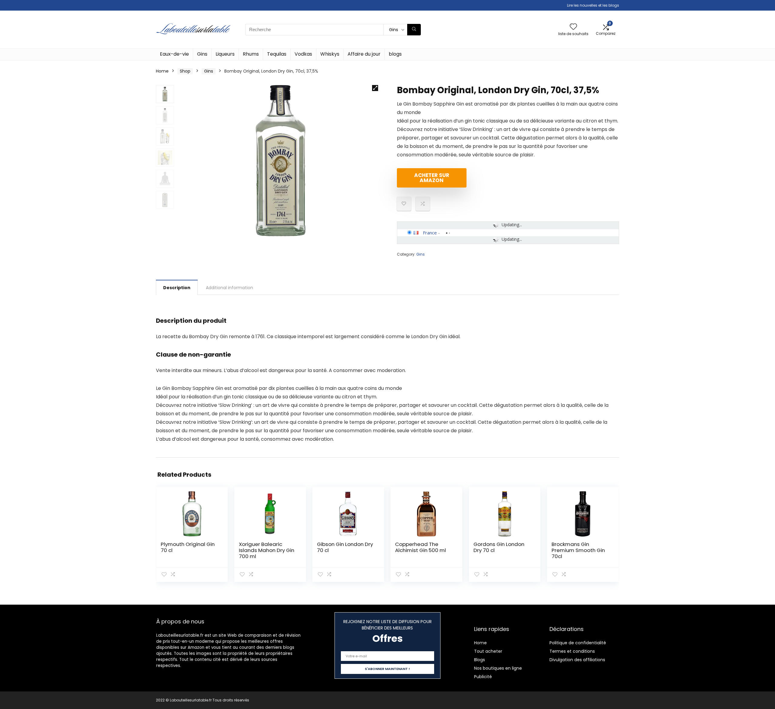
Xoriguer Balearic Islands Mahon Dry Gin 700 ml (266, 550)
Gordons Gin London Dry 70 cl (498, 547)
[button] (375, 88)
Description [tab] (176, 288)
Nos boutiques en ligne (498, 668)
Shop (185, 71)
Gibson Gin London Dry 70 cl (345, 547)
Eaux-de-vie (174, 54)
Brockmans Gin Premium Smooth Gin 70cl (578, 550)
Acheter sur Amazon (431, 178)
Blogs (479, 660)
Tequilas (276, 54)
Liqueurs (225, 54)
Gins (202, 54)
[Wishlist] (573, 27)
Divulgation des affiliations (577, 660)
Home (162, 71)
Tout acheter (488, 651)
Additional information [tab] (229, 288)
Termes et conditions (572, 651)
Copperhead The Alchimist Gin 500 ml (420, 547)
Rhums (251, 54)
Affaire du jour (364, 54)
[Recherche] (414, 29)
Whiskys (329, 54)
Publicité (483, 677)
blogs (395, 54)
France (430, 233)
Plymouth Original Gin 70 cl (188, 547)
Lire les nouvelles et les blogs (593, 5)
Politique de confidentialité (577, 643)
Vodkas (303, 54)
